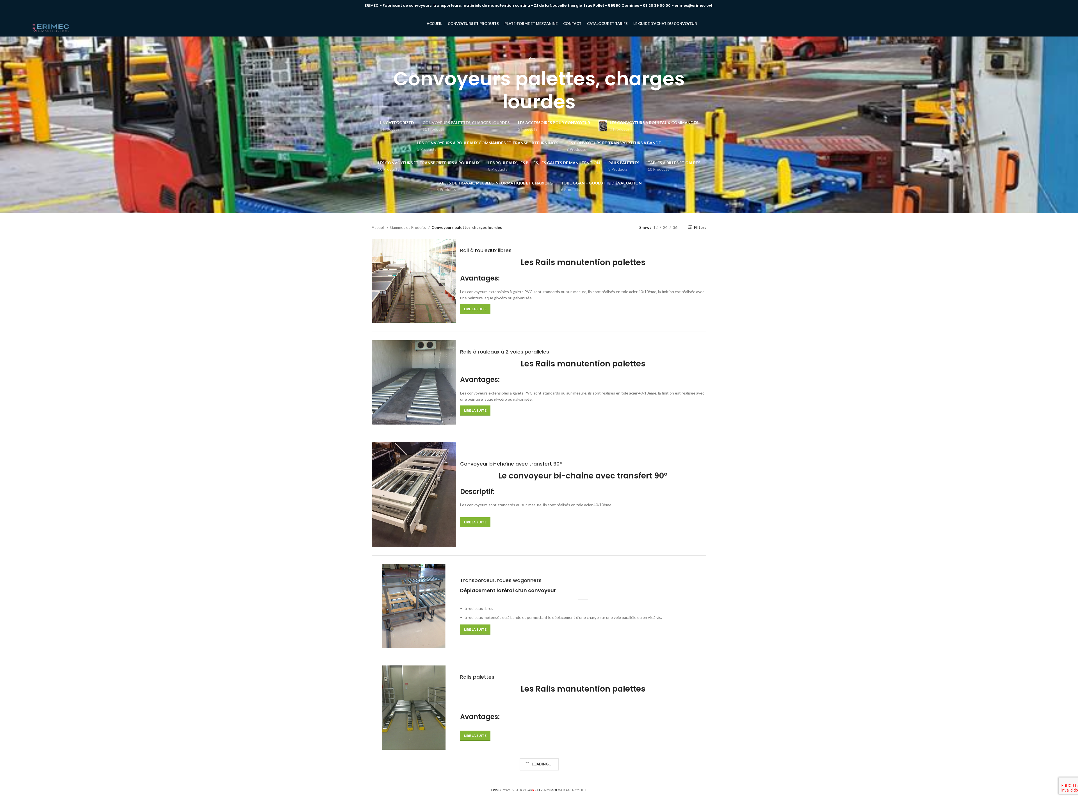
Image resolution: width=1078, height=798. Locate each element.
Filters (700, 227)
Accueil (378, 227)
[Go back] (532, 59)
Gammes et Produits (408, 227)
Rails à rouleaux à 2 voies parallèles (504, 351)
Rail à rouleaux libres (485, 250)
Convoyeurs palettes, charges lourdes (465, 227)
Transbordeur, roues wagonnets (501, 580)
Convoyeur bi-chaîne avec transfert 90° (511, 463)
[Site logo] (51, 23)
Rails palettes (477, 676)
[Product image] (414, 494)
